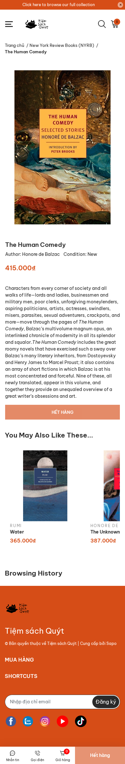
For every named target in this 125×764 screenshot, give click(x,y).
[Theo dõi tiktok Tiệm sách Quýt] (81, 721)
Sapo (111, 643)
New (92, 254)
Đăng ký (106, 702)
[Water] (45, 485)
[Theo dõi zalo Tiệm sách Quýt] (28, 721)
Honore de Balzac (41, 254)
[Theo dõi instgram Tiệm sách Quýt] (45, 721)
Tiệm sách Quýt (62, 643)
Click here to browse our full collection (58, 4)
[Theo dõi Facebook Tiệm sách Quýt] (11, 721)
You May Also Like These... (49, 435)
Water (17, 532)
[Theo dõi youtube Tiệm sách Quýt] (62, 721)
